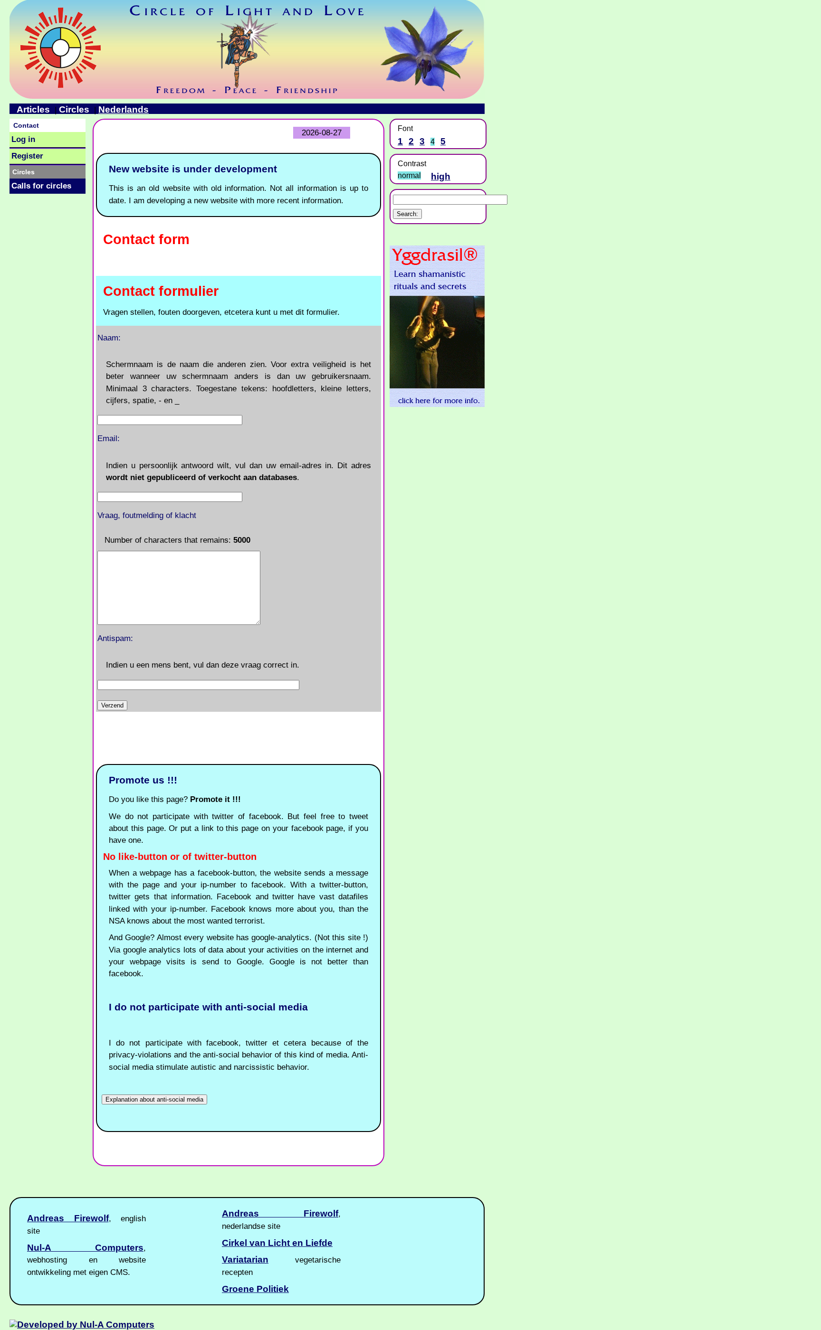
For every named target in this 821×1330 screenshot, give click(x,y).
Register (27, 155)
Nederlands (123, 109)
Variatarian (245, 1259)
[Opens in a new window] (437, 404)
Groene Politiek (255, 1289)
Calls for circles (41, 185)
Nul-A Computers (85, 1248)
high (440, 176)
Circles (74, 109)
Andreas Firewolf (280, 1213)
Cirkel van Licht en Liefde (277, 1243)
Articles (33, 109)
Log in (23, 139)
